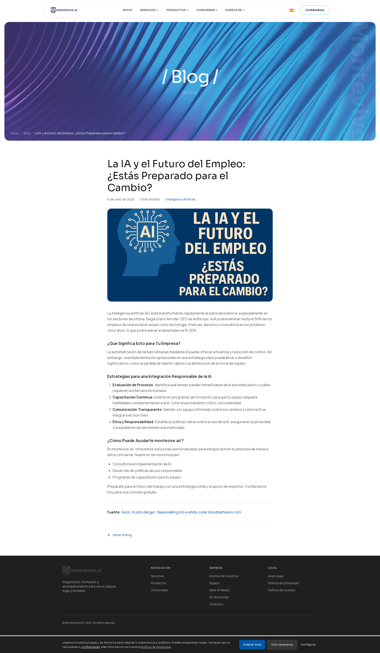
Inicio (127, 10)
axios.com (233, 512)
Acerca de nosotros (224, 576)
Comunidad (205, 10)
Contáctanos (314, 10)
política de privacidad (156, 647)
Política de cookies (281, 590)
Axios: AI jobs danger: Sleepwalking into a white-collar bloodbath (173, 512)
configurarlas (90, 647)
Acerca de (233, 10)
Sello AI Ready (219, 590)
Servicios (148, 10)
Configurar (308, 644)
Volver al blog (122, 535)
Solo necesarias (282, 644)
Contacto (216, 604)
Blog (27, 133)
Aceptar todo (252, 644)
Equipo (214, 583)
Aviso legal (275, 576)
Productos (176, 10)
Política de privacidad (283, 583)
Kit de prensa (219, 597)
